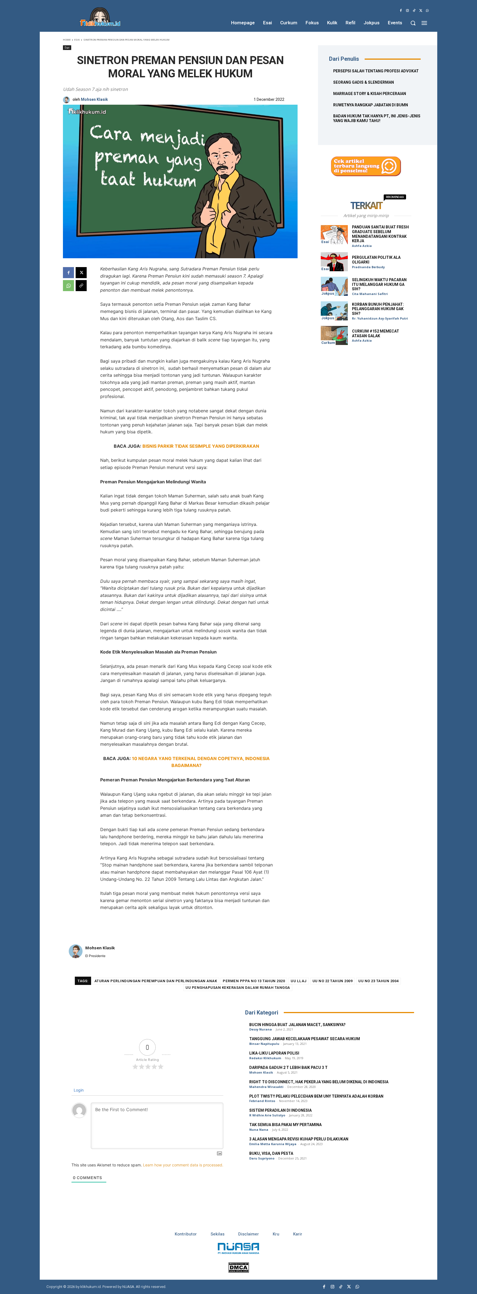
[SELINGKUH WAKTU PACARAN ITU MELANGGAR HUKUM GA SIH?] (334, 286)
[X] (420, 10)
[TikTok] (414, 10)
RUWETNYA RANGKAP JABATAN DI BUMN (370, 105)
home (67, 39)
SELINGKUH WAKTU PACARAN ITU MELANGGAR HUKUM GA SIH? (379, 284)
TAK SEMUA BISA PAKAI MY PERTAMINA (285, 1125)
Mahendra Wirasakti (266, 1087)
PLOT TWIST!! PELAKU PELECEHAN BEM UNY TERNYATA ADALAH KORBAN (316, 1096)
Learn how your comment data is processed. (183, 1165)
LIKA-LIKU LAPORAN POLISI (274, 1053)
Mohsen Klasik (94, 99)
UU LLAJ (299, 981)
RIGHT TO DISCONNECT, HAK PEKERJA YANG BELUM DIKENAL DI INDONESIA (318, 1082)
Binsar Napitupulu (264, 1044)
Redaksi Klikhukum (265, 1058)
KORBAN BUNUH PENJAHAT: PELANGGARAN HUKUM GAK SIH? (378, 309)
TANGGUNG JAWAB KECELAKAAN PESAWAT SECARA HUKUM (304, 1039)
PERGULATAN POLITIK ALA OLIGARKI (376, 260)
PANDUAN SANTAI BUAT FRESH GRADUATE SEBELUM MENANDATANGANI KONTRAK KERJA (380, 234)
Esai (77, 39)
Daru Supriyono (261, 1158)
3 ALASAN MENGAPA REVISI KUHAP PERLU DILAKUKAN (298, 1139)
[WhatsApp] (427, 10)
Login (78, 1090)
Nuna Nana (258, 1129)
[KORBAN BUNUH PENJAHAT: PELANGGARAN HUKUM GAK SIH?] (334, 310)
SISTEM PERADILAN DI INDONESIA (280, 1110)
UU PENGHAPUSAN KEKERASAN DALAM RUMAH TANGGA (238, 987)
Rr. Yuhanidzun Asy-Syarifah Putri (380, 318)
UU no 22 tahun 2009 (332, 981)
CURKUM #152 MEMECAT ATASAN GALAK (375, 333)
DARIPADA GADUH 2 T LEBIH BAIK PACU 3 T (288, 1068)
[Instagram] (407, 10)
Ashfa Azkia (362, 246)
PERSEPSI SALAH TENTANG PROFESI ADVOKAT (376, 71)
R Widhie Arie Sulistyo (267, 1115)
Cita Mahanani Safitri (370, 294)
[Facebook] (401, 10)
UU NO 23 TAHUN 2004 (378, 981)
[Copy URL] (81, 285)
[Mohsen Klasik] (68, 99)
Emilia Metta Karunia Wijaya (272, 1144)
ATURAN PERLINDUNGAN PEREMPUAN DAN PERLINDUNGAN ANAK (155, 981)
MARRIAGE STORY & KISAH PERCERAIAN (369, 94)
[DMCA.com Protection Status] (238, 1271)
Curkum (328, 342)
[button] (413, 23)
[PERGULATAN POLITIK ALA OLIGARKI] (334, 261)
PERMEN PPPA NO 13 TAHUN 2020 (254, 981)
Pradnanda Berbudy (368, 267)
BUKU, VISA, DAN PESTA (271, 1153)
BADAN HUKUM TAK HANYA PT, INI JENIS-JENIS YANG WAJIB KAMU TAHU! (376, 118)
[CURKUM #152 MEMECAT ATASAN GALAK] (334, 335)
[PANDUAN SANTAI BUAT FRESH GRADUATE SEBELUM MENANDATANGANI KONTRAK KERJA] (334, 234)
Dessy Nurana (260, 1029)
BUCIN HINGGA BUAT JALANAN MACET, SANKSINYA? (297, 1025)
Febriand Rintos (262, 1101)
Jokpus (327, 293)
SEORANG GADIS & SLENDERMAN (363, 82)
